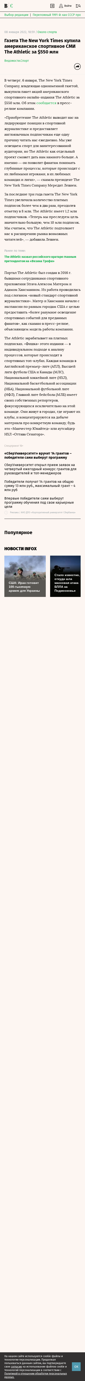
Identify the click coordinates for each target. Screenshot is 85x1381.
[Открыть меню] (78, 5)
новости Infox (20, 548)
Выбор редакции (16, 15)
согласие (16, 1366)
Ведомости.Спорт (16, 61)
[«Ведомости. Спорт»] (6, 6)
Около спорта (47, 32)
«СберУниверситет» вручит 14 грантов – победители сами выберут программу (37, 455)
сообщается (46, 103)
